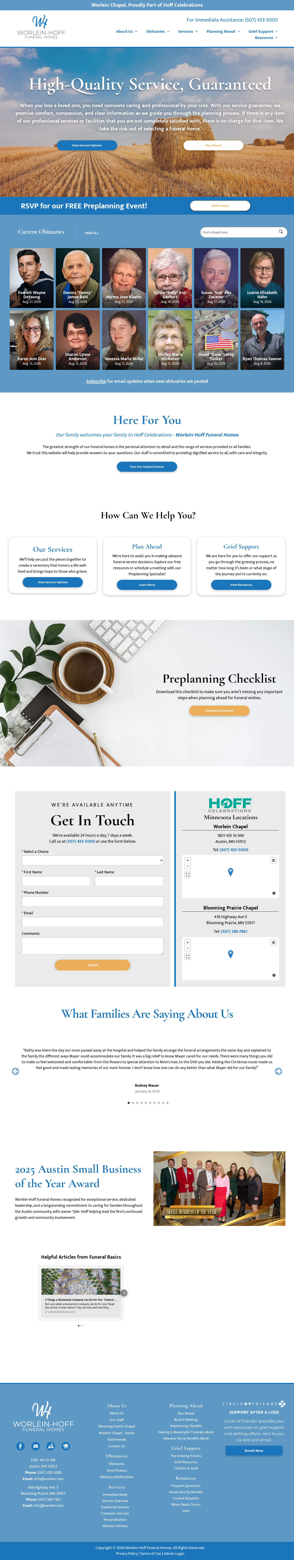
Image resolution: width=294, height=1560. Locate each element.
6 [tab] (150, 1103)
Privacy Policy (127, 1554)
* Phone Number (35, 893)
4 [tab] (141, 1103)
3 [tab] (137, 1103)
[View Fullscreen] (187, 874)
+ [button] (187, 860)
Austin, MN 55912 (43, 1466)
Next (278, 1071)
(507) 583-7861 (234, 931)
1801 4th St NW (43, 1459)
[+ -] (230, 876)
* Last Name (104, 872)
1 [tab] (129, 1103)
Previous (15, 1071)
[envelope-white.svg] (35, 1449)
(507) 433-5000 (261, 20)
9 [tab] (163, 1103)
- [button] (187, 866)
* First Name (32, 872)
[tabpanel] (147, 1065)
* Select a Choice (35, 852)
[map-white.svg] (50, 1449)
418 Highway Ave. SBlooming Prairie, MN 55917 (43, 1490)
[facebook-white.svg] (20, 1449)
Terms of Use (150, 1554)
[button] (37, 1293)
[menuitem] (127, 32)
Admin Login (174, 1554)
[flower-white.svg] (66, 1449)
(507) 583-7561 (49, 1499)
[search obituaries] (282, 232)
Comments (31, 934)
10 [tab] (167, 1103)
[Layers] (273, 860)
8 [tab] (159, 1103)
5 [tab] (146, 1103)
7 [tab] (154, 1103)
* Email (27, 913)
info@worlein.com (49, 1478)
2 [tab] (133, 1103)
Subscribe (96, 381)
